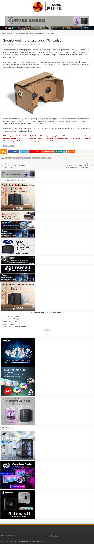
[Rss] (49, 536)
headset (36, 158)
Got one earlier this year (11, 319)
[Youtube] (56, 536)
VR (49, 158)
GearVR (19, 158)
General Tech (19, 33)
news (44, 158)
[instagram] (58, 536)
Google (27, 158)
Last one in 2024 (9, 324)
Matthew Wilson (10, 44)
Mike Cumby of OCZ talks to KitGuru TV (15, 166)
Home (2, 33)
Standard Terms (40, 541)
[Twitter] (53, 536)
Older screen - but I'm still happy (14, 327)
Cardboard (10, 158)
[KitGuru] (47, 6)
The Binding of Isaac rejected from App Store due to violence (77, 166)
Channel (9, 33)
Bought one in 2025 (10, 321)
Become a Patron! (9, 146)
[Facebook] (51, 536)
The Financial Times (28, 62)
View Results (47, 335)
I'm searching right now (11, 316)
